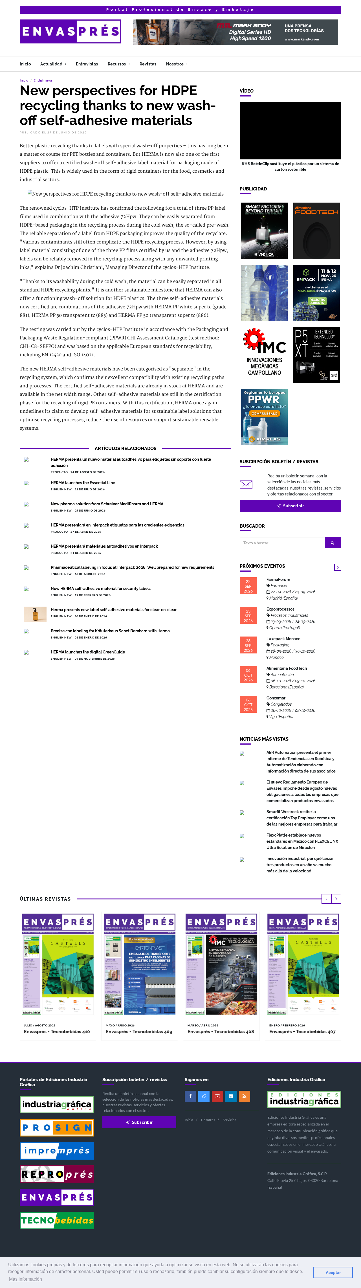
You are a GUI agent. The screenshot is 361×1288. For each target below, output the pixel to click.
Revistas (148, 64)
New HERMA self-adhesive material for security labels (101, 588)
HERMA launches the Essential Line (83, 482)
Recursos (117, 64)
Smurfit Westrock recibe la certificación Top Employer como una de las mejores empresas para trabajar (302, 817)
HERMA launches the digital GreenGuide (88, 652)
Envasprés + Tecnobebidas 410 (57, 1031)
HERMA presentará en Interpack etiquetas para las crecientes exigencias (117, 525)
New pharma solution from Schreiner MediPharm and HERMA (107, 504)
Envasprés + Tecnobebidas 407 (302, 1031)
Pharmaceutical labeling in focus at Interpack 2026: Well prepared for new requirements (132, 567)
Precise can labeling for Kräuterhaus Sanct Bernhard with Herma (110, 631)
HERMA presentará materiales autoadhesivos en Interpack (104, 546)
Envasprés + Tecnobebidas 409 (139, 1031)
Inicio (25, 64)
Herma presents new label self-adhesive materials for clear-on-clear (114, 609)
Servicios (229, 1120)
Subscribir (293, 505)
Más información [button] (25, 1279)
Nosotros (175, 64)
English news (43, 80)
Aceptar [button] (333, 1272)
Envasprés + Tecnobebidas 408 (221, 1031)
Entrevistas (87, 64)
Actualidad (51, 64)
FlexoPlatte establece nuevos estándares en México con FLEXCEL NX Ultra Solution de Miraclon (302, 841)
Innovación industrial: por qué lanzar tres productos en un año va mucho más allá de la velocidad (300, 864)
